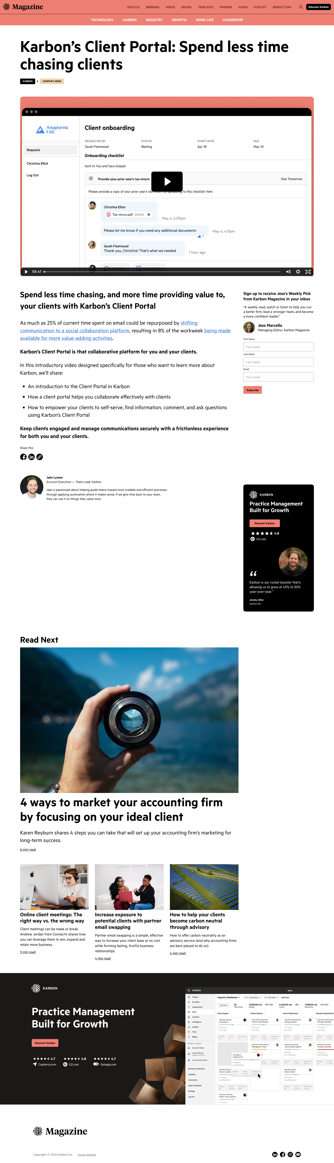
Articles (133, 7)
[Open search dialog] (301, 7)
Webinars (152, 7)
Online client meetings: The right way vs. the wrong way (52, 917)
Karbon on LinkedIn (275, 1154)
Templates (205, 7)
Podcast (260, 7)
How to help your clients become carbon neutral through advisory (197, 920)
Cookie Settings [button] (87, 1154)
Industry (154, 19)
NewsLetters (282, 7)
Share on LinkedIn (31, 457)
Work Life (204, 19)
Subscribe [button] (253, 390)
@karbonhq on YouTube (298, 1154)
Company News (52, 81)
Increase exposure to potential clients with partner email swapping (128, 920)
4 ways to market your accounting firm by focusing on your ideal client (121, 809)
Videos (170, 7)
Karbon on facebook (282, 1154)
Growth (179, 19)
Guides (243, 7)
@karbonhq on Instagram (290, 1154)
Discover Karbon (318, 7)
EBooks (186, 7)
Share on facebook (23, 457)
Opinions (226, 7)
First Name (249, 339)
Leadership (233, 19)
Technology (102, 19)
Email (246, 369)
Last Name (249, 354)
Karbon (130, 19)
